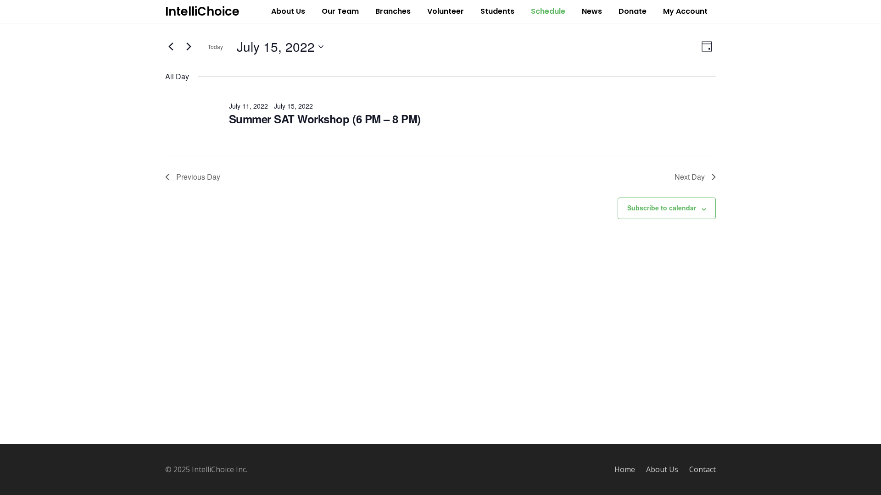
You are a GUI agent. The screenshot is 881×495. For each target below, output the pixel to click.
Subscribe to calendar (661, 207)
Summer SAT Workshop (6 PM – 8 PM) (325, 118)
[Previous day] (170, 46)
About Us (662, 469)
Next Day (690, 176)
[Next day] (188, 46)
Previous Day (198, 176)
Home (624, 469)
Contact (702, 469)
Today (215, 46)
